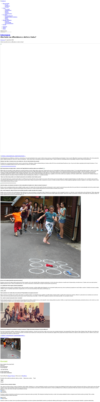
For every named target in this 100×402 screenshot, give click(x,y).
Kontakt (4, 24)
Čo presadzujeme (9, 15)
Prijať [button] (34, 378)
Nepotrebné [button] (3, 397)
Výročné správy (8, 13)
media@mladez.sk (16, 372)
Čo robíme (5, 14)
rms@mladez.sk (12, 371)
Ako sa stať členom (9, 23)
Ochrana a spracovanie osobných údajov (9, 373)
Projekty (7, 7)
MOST (6, 18)
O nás (4, 8)
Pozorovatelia (8, 22)
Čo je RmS (7, 9)
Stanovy (7, 12)
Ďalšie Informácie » (4, 337)
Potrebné (4, 391)
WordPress (24, 375)
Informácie (7, 5)
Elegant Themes (11, 375)
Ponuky (6, 4)
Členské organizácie (7, 20)
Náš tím (6, 11)
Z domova (2, 40)
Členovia (7, 21)
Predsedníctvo (8, 10)
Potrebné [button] (2, 389)
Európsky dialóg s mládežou (11, 16)
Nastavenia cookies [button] (28, 378)
